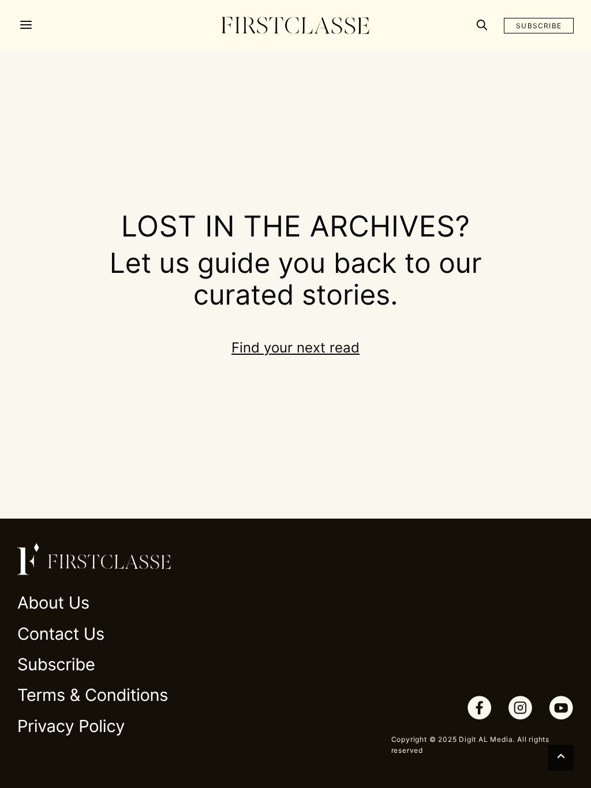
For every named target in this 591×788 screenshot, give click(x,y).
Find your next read (295, 347)
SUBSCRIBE (539, 25)
